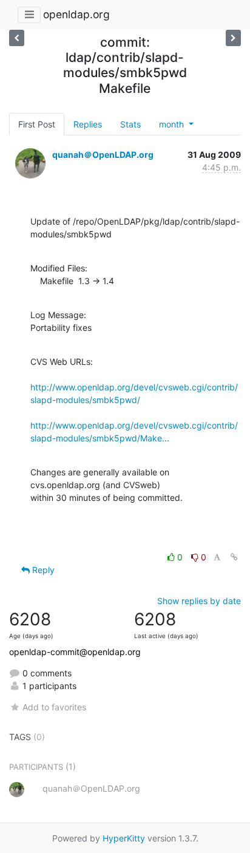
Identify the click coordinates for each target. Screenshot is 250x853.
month (172, 124)
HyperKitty (124, 838)
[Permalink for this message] (234, 557)
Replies (87, 124)
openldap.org (76, 14)
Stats (130, 124)
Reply (42, 570)
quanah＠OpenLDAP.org (103, 154)
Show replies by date (199, 601)
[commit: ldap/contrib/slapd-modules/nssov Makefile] (16, 38)
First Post (36, 124)
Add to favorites (54, 707)
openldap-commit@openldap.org (75, 652)
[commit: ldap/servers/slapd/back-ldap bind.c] (233, 38)
